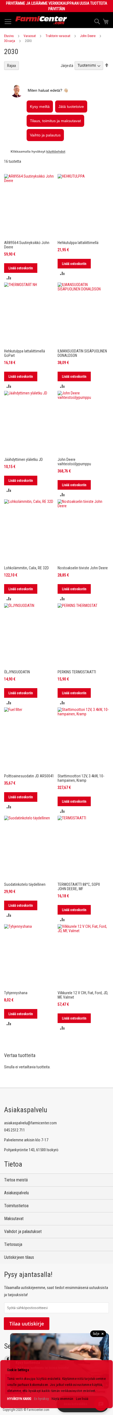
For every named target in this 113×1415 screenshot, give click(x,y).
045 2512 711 (14, 1130)
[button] (9, 277)
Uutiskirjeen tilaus (19, 1257)
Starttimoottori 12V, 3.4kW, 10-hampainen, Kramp (81, 778)
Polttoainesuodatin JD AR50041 (29, 776)
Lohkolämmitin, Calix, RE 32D (26, 568)
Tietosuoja (13, 1244)
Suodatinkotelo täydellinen (25, 884)
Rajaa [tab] (11, 65)
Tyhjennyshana (15, 993)
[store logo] (41, 20)
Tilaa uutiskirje (26, 1323)
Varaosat (30, 36)
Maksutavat (14, 1218)
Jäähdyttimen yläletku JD (23, 459)
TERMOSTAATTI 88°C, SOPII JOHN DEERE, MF (79, 886)
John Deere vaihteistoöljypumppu (74, 461)
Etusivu (9, 36)
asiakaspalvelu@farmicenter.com (30, 1122)
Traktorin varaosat (58, 36)
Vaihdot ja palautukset (23, 1231)
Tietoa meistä (16, 1180)
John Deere (87, 36)
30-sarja (9, 41)
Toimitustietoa (16, 1205)
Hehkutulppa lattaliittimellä (78, 242)
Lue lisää (82, 1399)
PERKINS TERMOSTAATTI (77, 672)
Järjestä (67, 65)
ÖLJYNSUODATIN (17, 672)
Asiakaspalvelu (16, 1192)
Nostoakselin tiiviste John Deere (83, 568)
